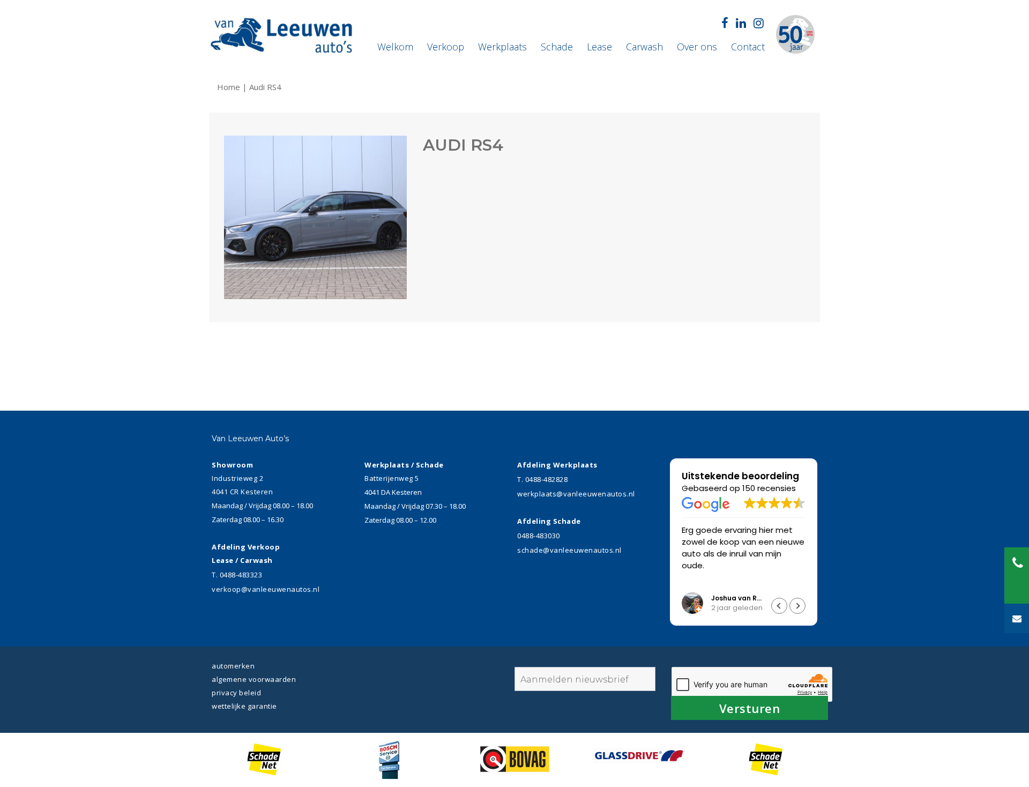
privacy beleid (236, 692)
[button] (797, 606)
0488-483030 (538, 535)
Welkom (395, 46)
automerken (233, 666)
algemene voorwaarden (254, 679)
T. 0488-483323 (237, 575)
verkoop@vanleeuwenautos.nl (265, 589)
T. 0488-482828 (542, 479)
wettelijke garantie (244, 706)
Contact (748, 46)
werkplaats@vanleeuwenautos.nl (576, 494)
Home (229, 86)
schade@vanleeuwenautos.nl (569, 550)
